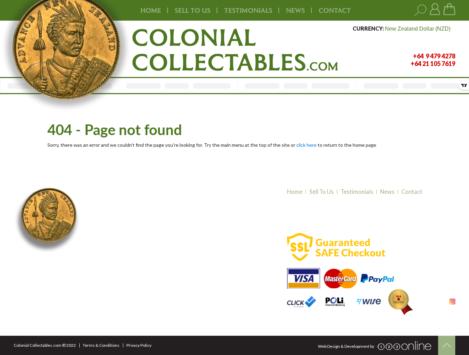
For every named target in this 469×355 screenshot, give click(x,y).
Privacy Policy (138, 345)
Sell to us (192, 10)
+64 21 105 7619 (117, 270)
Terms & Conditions (101, 345)
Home (150, 10)
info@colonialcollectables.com (134, 283)
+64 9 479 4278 (116, 261)
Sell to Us (321, 191)
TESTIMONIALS (248, 10)
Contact (335, 10)
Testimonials (357, 191)
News (295, 10)
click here (306, 145)
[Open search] (420, 10)
